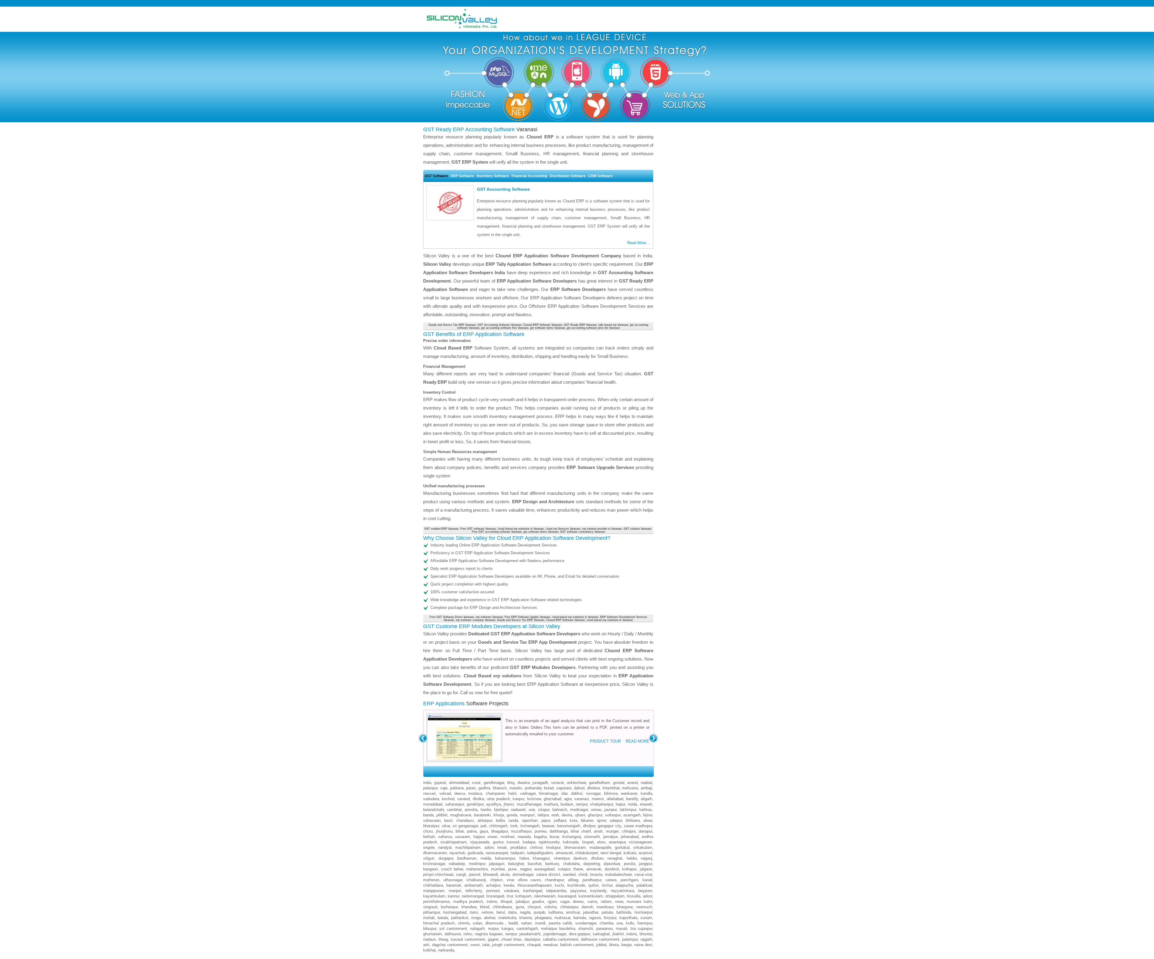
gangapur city (609, 826)
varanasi (581, 799)
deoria (567, 815)
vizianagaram (640, 842)
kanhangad (532, 890)
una (619, 923)
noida (632, 804)
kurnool (513, 842)
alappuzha (624, 885)
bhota (614, 944)
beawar (548, 826)
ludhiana (555, 912)
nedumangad (473, 896)
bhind (484, 907)
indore (492, 901)
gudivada (475, 853)
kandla (646, 793)
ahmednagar (522, 874)
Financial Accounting (529, 176)
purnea (540, 831)
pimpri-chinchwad (438, 874)
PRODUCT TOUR (605, 741)
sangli (461, 874)
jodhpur (560, 820)
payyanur (578, 890)
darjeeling (591, 863)
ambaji (646, 788)
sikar (446, 826)
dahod (579, 788)
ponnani (493, 890)
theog (443, 939)
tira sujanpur (641, 928)
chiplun (496, 880)
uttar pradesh (498, 799)
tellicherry (474, 890)
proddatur (518, 847)
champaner (495, 793)
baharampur (505, 858)
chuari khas (511, 939)
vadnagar (528, 793)
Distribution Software (568, 176)
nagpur (525, 869)
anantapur (617, 842)
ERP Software (462, 176)
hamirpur (644, 923)
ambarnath (473, 885)
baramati (453, 885)
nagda (525, 912)
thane (578, 869)
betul (500, 912)
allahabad (615, 799)
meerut (598, 799)
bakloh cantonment (577, 944)
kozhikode (576, 885)
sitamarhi (592, 836)
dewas (578, 901)
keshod (448, 799)
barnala (579, 917)
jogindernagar (554, 934)
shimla (463, 923)
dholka (478, 799)
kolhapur (629, 869)
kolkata (630, 853)
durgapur (445, 858)
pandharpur (591, 880)
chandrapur (554, 880)
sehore (487, 912)
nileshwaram (545, 896)
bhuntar (646, 934)
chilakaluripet (586, 853)
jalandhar (590, 912)
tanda (513, 820)
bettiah (429, 836)
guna (520, 907)
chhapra (629, 831)
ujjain (552, 901)
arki (426, 944)
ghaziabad (552, 799)
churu (428, 831)
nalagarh (477, 928)
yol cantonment (453, 928)
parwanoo (604, 928)
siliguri (428, 858)
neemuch (644, 907)
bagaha (540, 836)
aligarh (646, 799)
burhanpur (449, 907)
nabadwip (457, 863)
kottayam (523, 896)
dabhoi (576, 793)
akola (505, 874)
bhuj (510, 782)
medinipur (477, 863)
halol (512, 793)
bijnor (647, 815)
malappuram (433, 890)
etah (555, 815)
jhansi (509, 804)
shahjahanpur (601, 804)
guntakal (622, 847)
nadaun (429, 939)
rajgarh (646, 939)
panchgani (629, 880)
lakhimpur (628, 809)
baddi (513, 923)
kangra (507, 928)
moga (476, 917)
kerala (509, 885)
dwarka (523, 782)
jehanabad (630, 836)
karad (647, 880)
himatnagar (548, 793)
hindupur (553, 847)
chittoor (536, 847)
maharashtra (477, 869)
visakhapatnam (453, 842)
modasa (475, 793)
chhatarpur (569, 907)
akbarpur (485, 820)
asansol (645, 853)
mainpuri (527, 815)
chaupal (534, 944)
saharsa (445, 836)
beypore (645, 890)
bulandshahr (433, 809)
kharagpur (541, 858)
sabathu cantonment (561, 939)
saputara (563, 788)
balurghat (516, 863)
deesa (459, 793)
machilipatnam (468, 847)
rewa (619, 901)
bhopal (506, 901)
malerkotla (507, 917)
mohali (429, 917)
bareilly (632, 799)
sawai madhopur (638, 826)
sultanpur (613, 815)
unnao (596, 809)
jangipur (645, 863)
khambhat (611, 788)
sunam (646, 917)
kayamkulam (434, 896)
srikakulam (642, 847)
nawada (524, 836)
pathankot (459, 917)
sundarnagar (585, 923)
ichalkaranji (476, 880)
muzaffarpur (521, 831)
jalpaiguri (496, 863)
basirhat (535, 863)
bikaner (587, 820)
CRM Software (600, 176)
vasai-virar (643, 874)
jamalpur (610, 836)
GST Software (436, 176)
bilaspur (429, 928)
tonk (514, 826)
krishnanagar (434, 863)
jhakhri (618, 934)
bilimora (611, 793)
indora (631, 934)
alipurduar (611, 863)
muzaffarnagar (529, 804)
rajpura (595, 917)
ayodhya (493, 804)
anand (632, 782)
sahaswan (432, 820)
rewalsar (550, 944)
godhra (484, 788)
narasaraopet (497, 853)
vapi (443, 788)
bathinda (623, 912)
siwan (492, 836)
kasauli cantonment (468, 939)
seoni (475, 944)
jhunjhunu (444, 831)
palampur (630, 939)
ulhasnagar (453, 880)
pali (484, 826)
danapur (645, 831)
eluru (601, 842)
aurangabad (544, 869)
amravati (593, 869)
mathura (551, 804)
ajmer (601, 820)
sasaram (462, 836)
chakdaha (571, 863)
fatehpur (501, 809)
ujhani (580, 815)
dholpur (589, 826)
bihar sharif (581, 831)
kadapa (529, 842)
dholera (593, 788)
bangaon (430, 869)
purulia (629, 863)
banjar (626, 944)
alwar (647, 820)
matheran (431, 880)
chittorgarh (498, 826)
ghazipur (595, 815)
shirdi (583, 874)
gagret (493, 939)
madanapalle (600, 847)
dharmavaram (435, 853)
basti (448, 820)
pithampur (431, 912)
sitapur (543, 809)
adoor (647, 896)
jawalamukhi (530, 934)
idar (564, 793)
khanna (525, 917)
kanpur (518, 799)
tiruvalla (633, 896)
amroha (471, 809)
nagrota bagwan (488, 934)
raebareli (518, 809)
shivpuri (534, 907)
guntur (498, 842)
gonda (512, 815)
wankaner (629, 793)
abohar (489, 917)
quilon (593, 885)
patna (472, 831)
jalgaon (646, 869)
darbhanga (559, 831)
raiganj (646, 858)
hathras (645, 809)
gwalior (538, 901)
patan (471, 788)
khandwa (469, 907)
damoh (587, 907)
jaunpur (610, 809)
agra (568, 799)
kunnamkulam (591, 896)
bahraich (559, 809)
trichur (607, 885)
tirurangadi (495, 896)
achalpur (493, 885)
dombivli (612, 869)
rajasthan (530, 820)
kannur (453, 896)
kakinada (571, 842)
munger (612, 831)
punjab (539, 912)
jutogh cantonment (508, 944)
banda (428, 815)
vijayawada (479, 842)
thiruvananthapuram (534, 885)
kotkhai (429, 950)
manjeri (455, 890)
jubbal (601, 944)
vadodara (431, 799)
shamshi (585, 928)
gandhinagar (494, 782)
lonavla (596, 874)
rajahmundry (549, 842)
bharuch (500, 788)
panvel (474, 874)
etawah (646, 804)
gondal (618, 782)
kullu (630, 923)
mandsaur (605, 907)
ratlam (606, 901)
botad (549, 788)
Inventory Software (493, 176)
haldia (632, 858)
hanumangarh (568, 826)
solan (477, 923)
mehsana (630, 788)
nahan (526, 923)
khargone (625, 907)
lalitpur (543, 815)
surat (476, 782)
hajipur (478, 836)
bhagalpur (499, 831)
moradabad (432, 804)
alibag (573, 880)
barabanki (482, 815)
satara (611, 880)
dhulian (597, 858)
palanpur (430, 788)
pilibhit (441, 815)
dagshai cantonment (450, 944)
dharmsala (495, 923)
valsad (445, 793)
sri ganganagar (465, 826)
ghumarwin (432, 934)
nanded (569, 874)
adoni (489, 847)
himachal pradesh (439, 923)
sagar (564, 901)
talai (486, 944)
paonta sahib (560, 923)
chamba (606, 923)
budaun (566, 804)
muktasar (562, 917)
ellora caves (529, 880)
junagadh (540, 782)
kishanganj (571, 836)
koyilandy (598, 890)
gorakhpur (475, 804)
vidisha (550, 907)
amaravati (564, 853)
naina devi (643, 944)
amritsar (573, 912)
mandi (540, 923)
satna (592, 901)
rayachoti (457, 853)
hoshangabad (454, 912)
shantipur (561, 858)
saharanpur (454, 804)
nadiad (646, 782)
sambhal (454, 809)
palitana (457, 788)
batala (443, 917)
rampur (582, 804)
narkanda (446, 950)
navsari (429, 793)
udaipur (616, 820)
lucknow (534, 799)
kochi (559, 885)
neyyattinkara (622, 890)
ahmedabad (459, 782)
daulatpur (532, 939)
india (427, 782)
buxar (554, 836)
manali (621, 928)
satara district (548, 874)
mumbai (498, 869)
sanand (463, 799)
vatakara (511, 890)
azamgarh (631, 815)
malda (486, 858)
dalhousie (452, 934)
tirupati (588, 842)
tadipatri (517, 853)
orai (532, 809)
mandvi (515, 788)
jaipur (545, 820)
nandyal (445, 847)
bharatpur (431, 826)
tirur (510, 896)
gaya (484, 831)
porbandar (533, 788)
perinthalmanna (436, 901)
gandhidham (599, 782)
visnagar (593, 793)
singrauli (430, 907)
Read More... (638, 243)
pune (512, 869)
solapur (564, 869)
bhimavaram (575, 847)
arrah (598, 831)
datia (512, 912)
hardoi (486, 809)
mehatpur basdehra (558, 928)
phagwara (543, 917)
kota (573, 820)
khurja (498, 815)
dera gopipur (579, 934)
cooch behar (452, 869)
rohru (467, 934)
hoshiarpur (643, 912)
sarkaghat (601, 934)
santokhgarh (527, 928)
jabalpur (522, 901)
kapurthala (628, 917)
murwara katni (639, 901)
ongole (429, 847)
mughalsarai (460, 815)
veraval (557, 782)
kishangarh (530, 826)
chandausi (465, 820)
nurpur (493, 928)
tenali (502, 847)
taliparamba (556, 890)
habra (524, 858)
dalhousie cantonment (600, 939)
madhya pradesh (468, 901)
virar (510, 880)
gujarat (440, 782)
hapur (620, 804)
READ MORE (637, 741)
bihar (460, 831)
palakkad (644, 885)
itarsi (474, 912)
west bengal (610, 853)
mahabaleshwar (618, 874)
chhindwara (502, 907)
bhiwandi (490, 874)
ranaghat (614, 858)
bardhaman (466, 858)
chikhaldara (433, 885)
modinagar (579, 809)
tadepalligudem (540, 853)
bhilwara (633, 820)
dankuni (580, 858)
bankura (552, 863)
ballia (500, 820)
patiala (607, 912)
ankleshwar (576, 782)
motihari (507, 836)
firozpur (610, 917)
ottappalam (614, 896)
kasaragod (567, 896)
